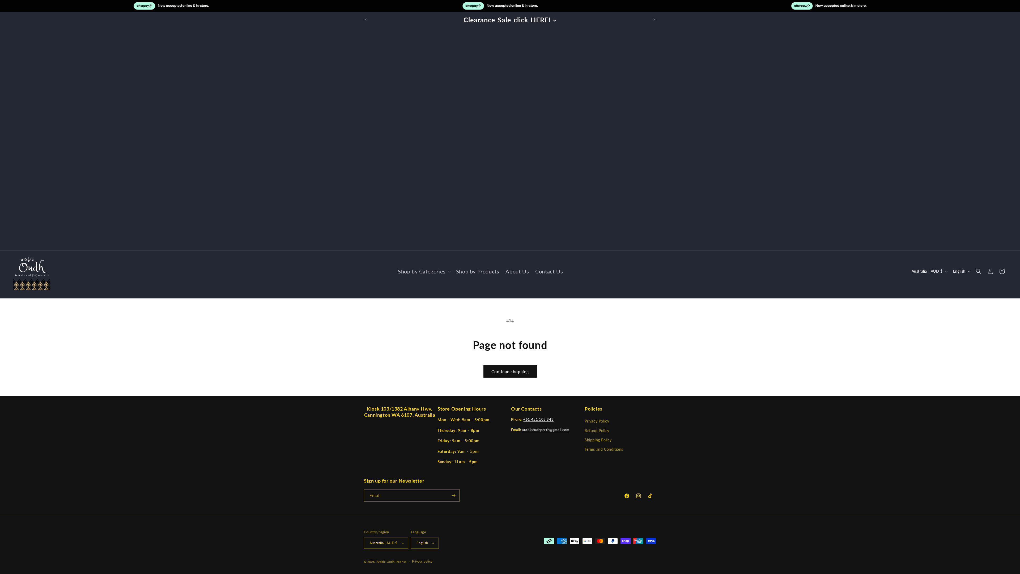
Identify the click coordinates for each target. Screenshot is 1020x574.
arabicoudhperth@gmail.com (545, 430)
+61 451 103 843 (538, 419)
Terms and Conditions (604, 449)
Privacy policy (422, 561)
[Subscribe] (453, 495)
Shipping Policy (598, 440)
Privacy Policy (597, 421)
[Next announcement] (654, 20)
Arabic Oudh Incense (392, 561)
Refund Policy (597, 430)
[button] (424, 271)
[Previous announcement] (366, 20)
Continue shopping (510, 371)
